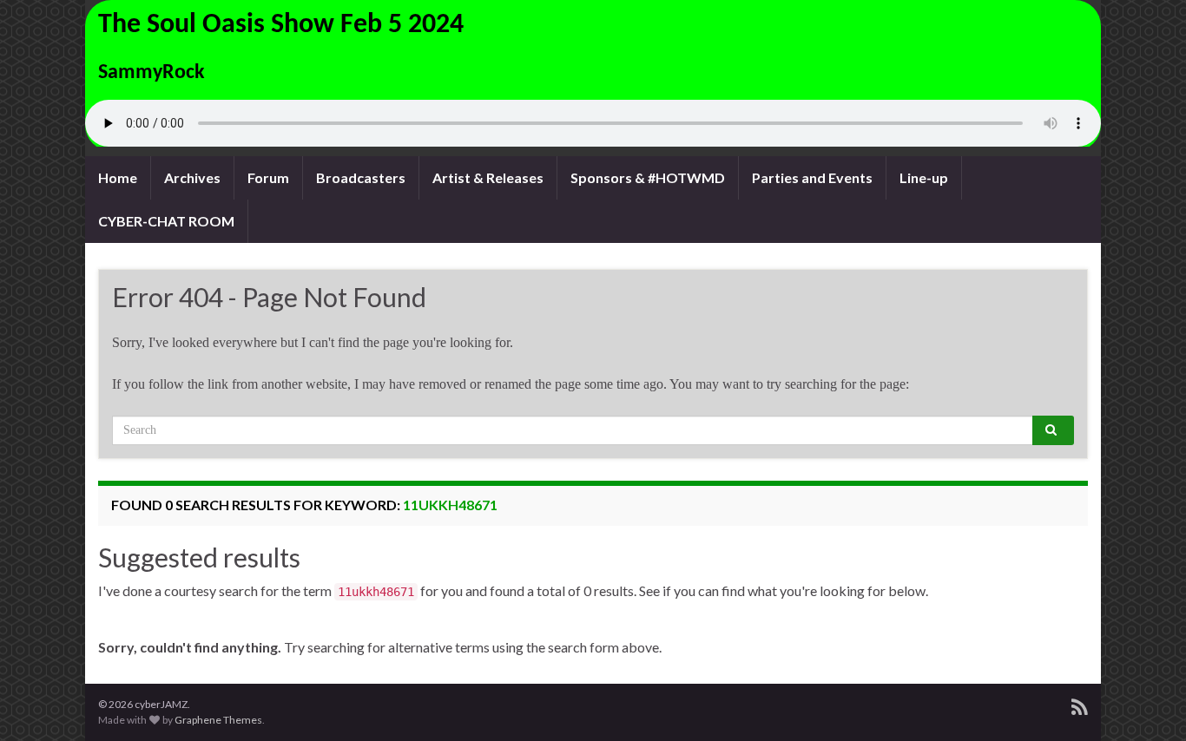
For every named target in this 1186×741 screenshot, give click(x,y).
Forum (268, 177)
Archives (192, 177)
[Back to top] (1147, 702)
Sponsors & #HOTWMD (647, 177)
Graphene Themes (218, 719)
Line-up (923, 177)
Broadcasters (360, 177)
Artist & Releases (488, 177)
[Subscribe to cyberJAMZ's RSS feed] (1079, 704)
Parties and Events (812, 177)
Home (117, 177)
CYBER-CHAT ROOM (166, 221)
